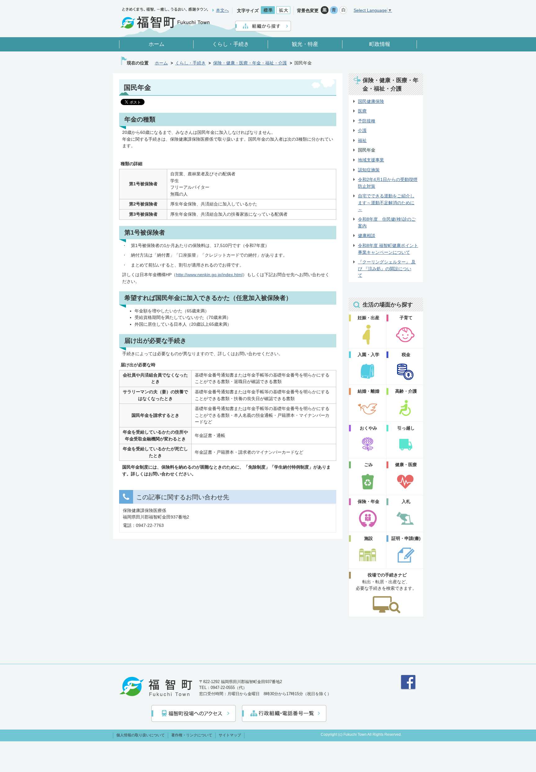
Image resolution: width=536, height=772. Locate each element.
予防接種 (366, 120)
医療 (362, 110)
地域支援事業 (371, 159)
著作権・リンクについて (191, 735)
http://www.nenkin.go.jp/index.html (209, 274)
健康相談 (366, 235)
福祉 (362, 140)
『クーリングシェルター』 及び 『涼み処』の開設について (387, 268)
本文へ (222, 10)
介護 (362, 130)
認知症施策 (369, 169)
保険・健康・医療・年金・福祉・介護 (250, 62)
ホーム (161, 62)
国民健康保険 (371, 101)
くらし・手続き (190, 62)
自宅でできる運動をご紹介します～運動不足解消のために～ (386, 202)
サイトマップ (230, 735)
